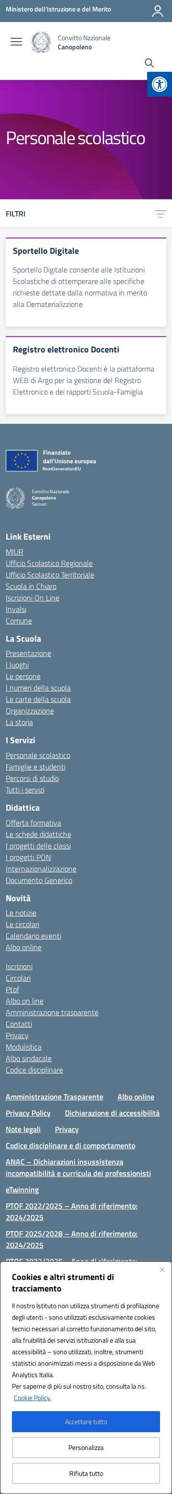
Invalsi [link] (16, 609)
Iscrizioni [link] (19, 966)
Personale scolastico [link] (38, 755)
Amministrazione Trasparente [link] (54, 1096)
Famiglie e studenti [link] (35, 766)
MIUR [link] (14, 551)
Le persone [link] (23, 676)
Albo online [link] (24, 947)
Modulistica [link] (24, 1047)
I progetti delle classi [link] (38, 845)
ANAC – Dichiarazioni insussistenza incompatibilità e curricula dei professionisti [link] (78, 1167)
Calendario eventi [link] (33, 935)
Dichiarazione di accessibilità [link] (112, 1113)
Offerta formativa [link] (33, 822)
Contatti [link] (19, 1024)
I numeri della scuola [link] (38, 687)
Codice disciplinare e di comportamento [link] (70, 1145)
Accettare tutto (86, 1421)
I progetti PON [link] (28, 857)
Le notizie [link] (21, 912)
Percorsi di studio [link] (32, 778)
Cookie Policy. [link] (32, 1397)
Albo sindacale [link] (29, 1058)
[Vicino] (162, 1269)
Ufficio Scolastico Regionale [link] (49, 563)
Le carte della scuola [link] (38, 699)
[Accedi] (157, 11)
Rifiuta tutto (86, 1473)
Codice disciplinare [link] (34, 1069)
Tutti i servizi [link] (25, 789)
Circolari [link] (18, 978)
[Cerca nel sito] (149, 64)
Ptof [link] (12, 989)
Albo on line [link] (24, 1001)
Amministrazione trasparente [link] (52, 1012)
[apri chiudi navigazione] (16, 42)
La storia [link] (19, 722)
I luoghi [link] (17, 664)
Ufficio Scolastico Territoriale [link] (50, 574)
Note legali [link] (23, 1129)
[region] (86, 1377)
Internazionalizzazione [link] (41, 868)
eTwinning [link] (22, 1189)
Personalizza (86, 1447)
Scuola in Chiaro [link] (31, 586)
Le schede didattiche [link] (38, 834)
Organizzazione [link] (30, 710)
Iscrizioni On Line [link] (32, 597)
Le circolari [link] (22, 924)
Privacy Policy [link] (28, 1113)
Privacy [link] (17, 1035)
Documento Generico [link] (39, 880)
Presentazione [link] (28, 653)
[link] (159, 84)
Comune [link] (19, 620)
